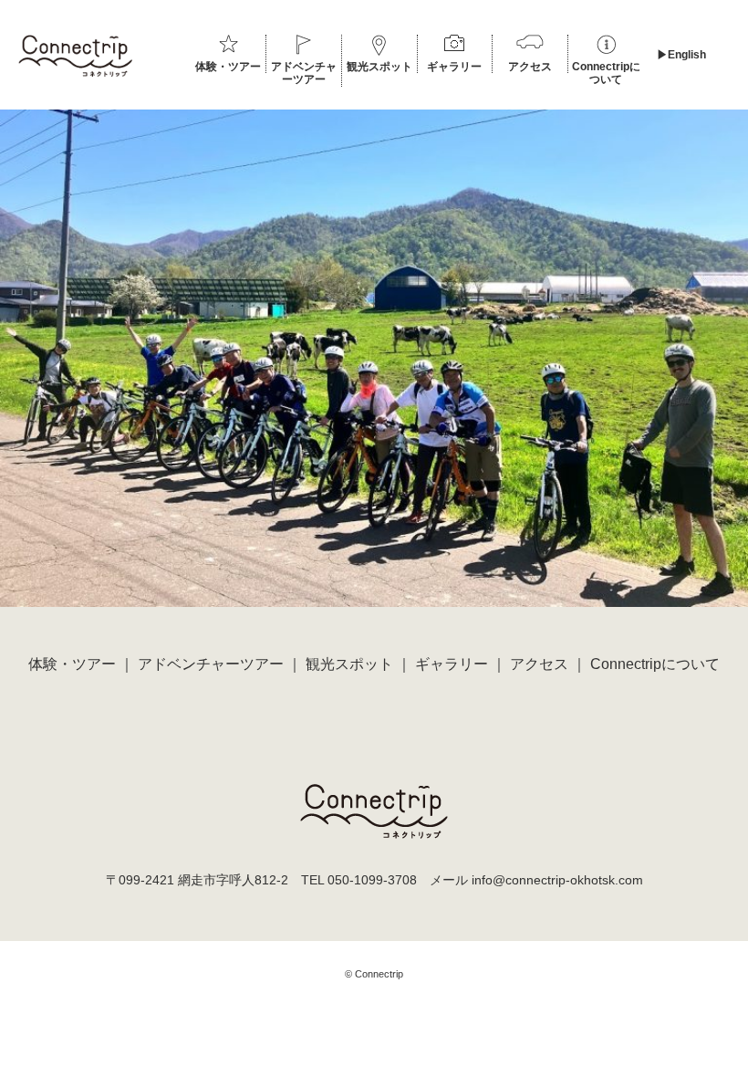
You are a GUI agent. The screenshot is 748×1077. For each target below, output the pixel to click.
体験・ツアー (228, 66)
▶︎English (681, 54)
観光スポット (379, 66)
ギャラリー (454, 66)
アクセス (530, 66)
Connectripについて (606, 73)
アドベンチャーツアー (304, 73)
